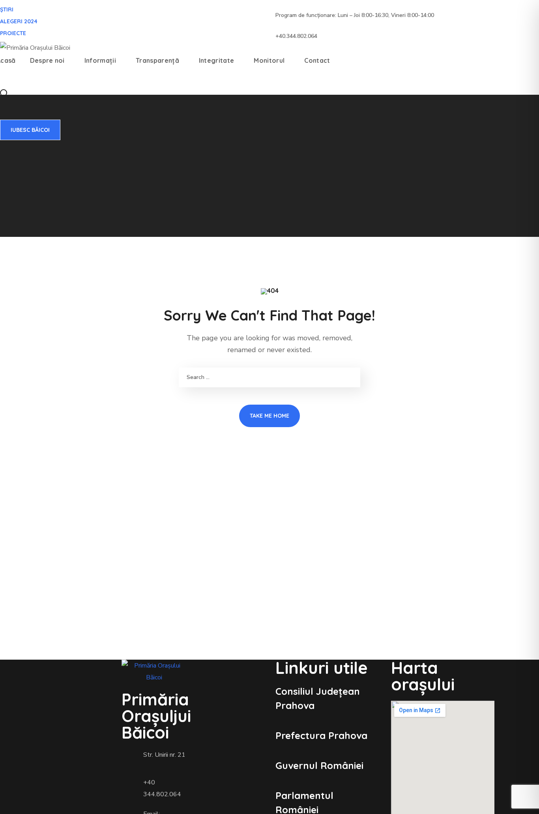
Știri (6, 9)
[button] (4, 93)
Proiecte (13, 33)
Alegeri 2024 (18, 21)
